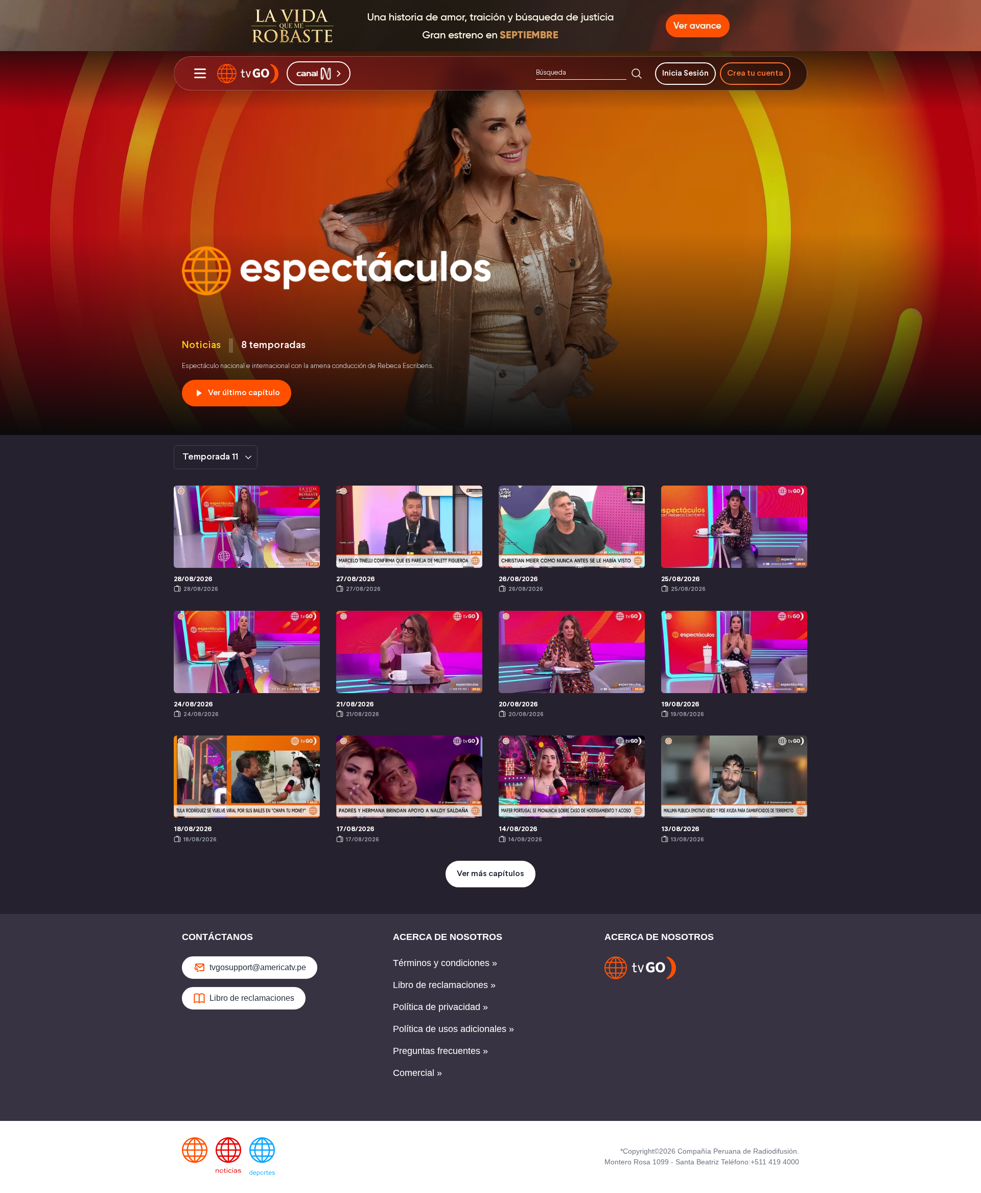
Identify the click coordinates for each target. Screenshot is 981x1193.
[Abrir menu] (200, 73)
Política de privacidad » (440, 1007)
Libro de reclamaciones (251, 998)
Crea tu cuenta (755, 73)
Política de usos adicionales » (453, 1029)
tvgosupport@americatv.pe (257, 967)
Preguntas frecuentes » (440, 1051)
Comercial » (417, 1073)
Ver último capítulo (244, 393)
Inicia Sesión (685, 73)
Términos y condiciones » (445, 963)
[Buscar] (636, 73)
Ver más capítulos (490, 874)
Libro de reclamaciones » (444, 985)
